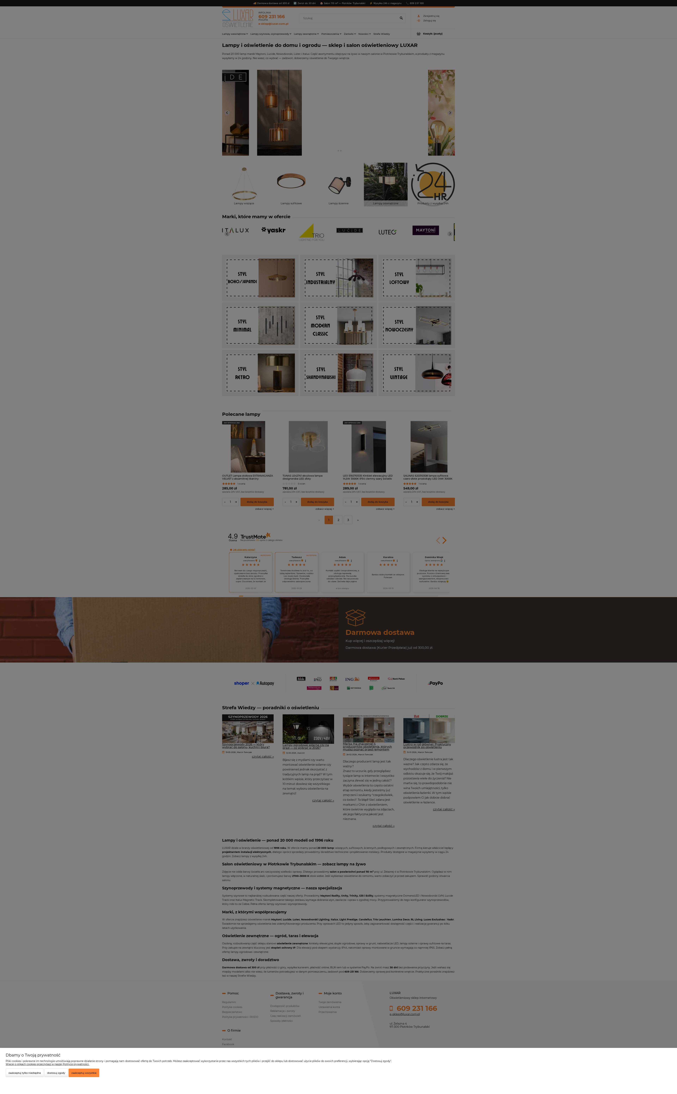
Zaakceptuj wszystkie (83, 1072)
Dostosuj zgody (56, 1072)
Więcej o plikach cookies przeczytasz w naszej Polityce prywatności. (47, 1064)
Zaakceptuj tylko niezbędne (24, 1072)
